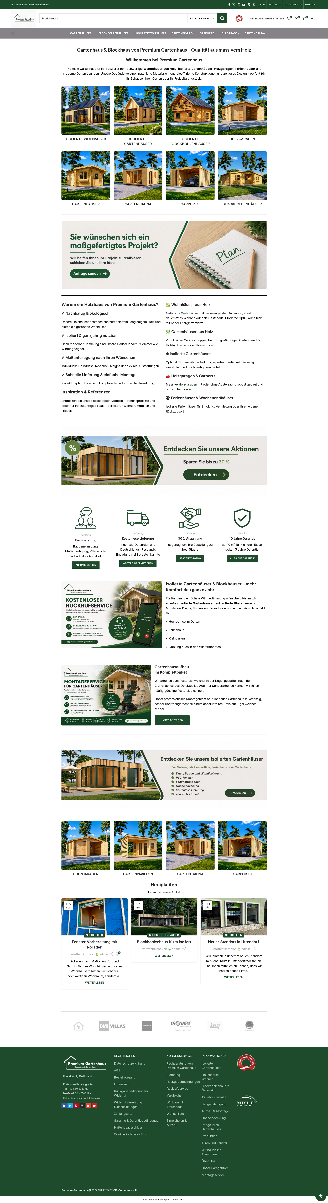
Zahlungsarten (124, 1113)
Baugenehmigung (214, 1104)
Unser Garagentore (215, 1168)
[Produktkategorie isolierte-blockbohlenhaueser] (190, 117)
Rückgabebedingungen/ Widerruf (131, 1093)
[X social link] (233, 4)
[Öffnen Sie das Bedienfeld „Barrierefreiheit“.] (320, 1195)
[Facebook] (64, 1105)
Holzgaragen (188, 384)
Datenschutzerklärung (129, 1063)
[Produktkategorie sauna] (138, 179)
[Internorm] (147, 1026)
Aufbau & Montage (215, 1111)
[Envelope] (88, 1105)
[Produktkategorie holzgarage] (242, 114)
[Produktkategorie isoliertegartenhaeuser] (138, 117)
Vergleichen (175, 1095)
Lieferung (173, 1075)
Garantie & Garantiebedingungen (137, 1120)
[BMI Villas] (113, 1026)
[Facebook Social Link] (229, 4)
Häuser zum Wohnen (210, 1077)
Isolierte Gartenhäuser (211, 1066)
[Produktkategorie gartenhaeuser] (85, 179)
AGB (117, 1070)
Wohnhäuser (190, 313)
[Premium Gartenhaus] (78, 1026)
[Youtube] (94, 1105)
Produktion (209, 1136)
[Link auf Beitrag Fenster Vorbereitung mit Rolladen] (94, 916)
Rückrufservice (177, 1088)
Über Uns (208, 1161)
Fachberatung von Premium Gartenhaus (181, 1066)
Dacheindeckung (214, 1118)
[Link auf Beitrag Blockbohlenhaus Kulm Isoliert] (164, 916)
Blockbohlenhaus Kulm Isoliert (164, 942)
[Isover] (181, 1026)
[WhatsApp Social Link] (254, 4)
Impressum (121, 1084)
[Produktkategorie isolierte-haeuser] (85, 114)
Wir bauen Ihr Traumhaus (176, 1105)
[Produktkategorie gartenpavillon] (138, 849)
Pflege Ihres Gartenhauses (211, 1127)
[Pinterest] (76, 1105)
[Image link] (239, 18)
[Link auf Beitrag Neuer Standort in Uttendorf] (234, 916)
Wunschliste (175, 1113)
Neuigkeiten (94, 935)
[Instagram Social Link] (238, 4)
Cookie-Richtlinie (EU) (130, 1134)
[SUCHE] (222, 18)
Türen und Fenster (214, 1143)
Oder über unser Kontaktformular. (82, 1098)
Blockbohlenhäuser (164, 935)
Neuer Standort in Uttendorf (233, 942)
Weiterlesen (94, 982)
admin (103, 954)
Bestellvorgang (124, 1077)
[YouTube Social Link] (243, 4)
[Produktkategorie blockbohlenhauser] (242, 179)
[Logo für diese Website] (23, 18)
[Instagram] (82, 1105)
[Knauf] (215, 1026)
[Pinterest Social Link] (249, 4)
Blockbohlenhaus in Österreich (215, 1088)
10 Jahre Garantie (214, 1097)
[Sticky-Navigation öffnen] (12, 33)
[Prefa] (249, 1026)
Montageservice (213, 1175)
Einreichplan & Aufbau (177, 1123)
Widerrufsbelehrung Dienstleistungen (128, 1105)
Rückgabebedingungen (183, 1081)
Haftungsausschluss (128, 1127)
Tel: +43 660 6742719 (75, 1088)
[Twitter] (70, 1105)
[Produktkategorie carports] (190, 179)
